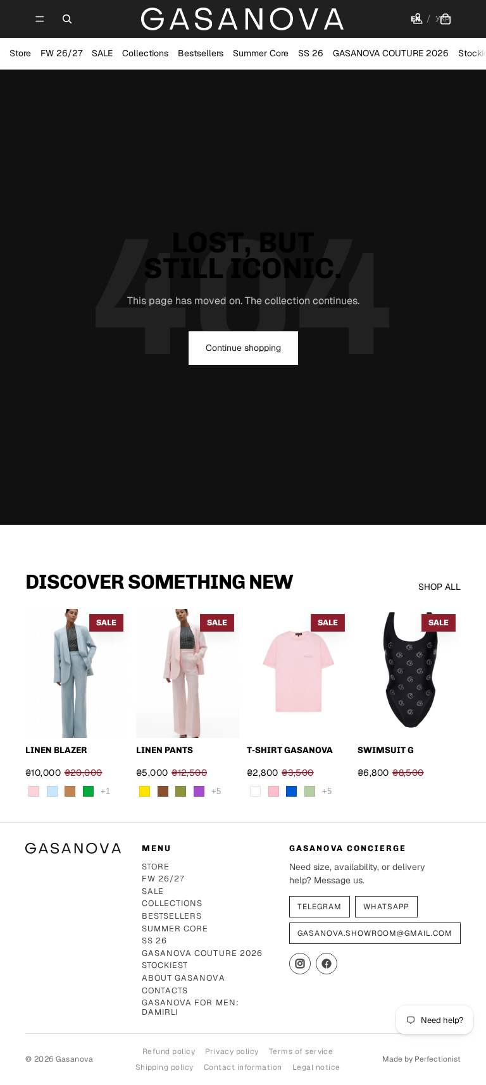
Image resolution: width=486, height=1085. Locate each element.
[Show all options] (105, 791)
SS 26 (310, 53)
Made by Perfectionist (421, 1059)
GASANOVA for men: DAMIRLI (190, 1007)
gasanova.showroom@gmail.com (374, 933)
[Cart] (445, 19)
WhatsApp (386, 907)
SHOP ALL (439, 586)
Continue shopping (243, 347)
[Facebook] (326, 963)
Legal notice (316, 1067)
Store (20, 53)
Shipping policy (164, 1067)
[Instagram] (300, 963)
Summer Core (261, 53)
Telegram (319, 907)
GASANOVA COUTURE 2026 (391, 53)
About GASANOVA (183, 978)
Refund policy (168, 1051)
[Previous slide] (150, 673)
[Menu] (39, 19)
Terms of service (301, 1051)
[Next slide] (225, 673)
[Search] (67, 19)
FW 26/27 (61, 53)
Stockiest (165, 966)
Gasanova (74, 1059)
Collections (145, 53)
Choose (119, 717)
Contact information (243, 1067)
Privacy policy (232, 1051)
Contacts (165, 991)
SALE (102, 53)
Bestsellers (200, 53)
